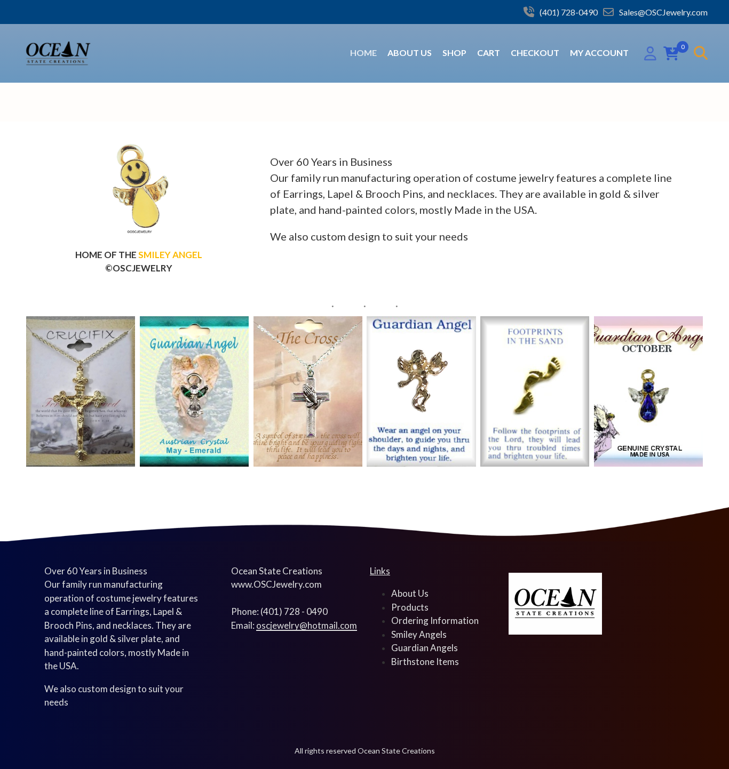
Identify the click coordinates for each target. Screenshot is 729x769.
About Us (409, 52)
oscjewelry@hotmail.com (306, 625)
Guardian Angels (424, 647)
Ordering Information (435, 620)
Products (410, 607)
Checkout (535, 52)
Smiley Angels (419, 634)
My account (599, 52)
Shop (454, 52)
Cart (488, 52)
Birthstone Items (425, 661)
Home (363, 52)
